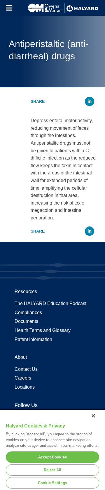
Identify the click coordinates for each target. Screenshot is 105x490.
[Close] (93, 416)
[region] (52, 449)
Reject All (52, 470)
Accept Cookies (52, 457)
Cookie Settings (52, 483)
